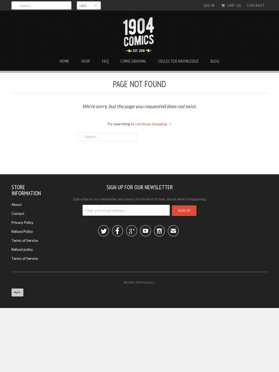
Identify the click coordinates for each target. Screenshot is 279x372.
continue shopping (151, 123)
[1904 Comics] (139, 35)
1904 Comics (144, 282)
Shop (85, 61)
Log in (209, 5)
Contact (17, 213)
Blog (215, 61)
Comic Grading (133, 61)
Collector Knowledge (178, 61)
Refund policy (22, 249)
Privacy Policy (22, 222)
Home (64, 61)
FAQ (105, 61)
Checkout (256, 5)
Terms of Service (24, 240)
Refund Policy (22, 231)
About (16, 204)
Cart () (233, 5)
